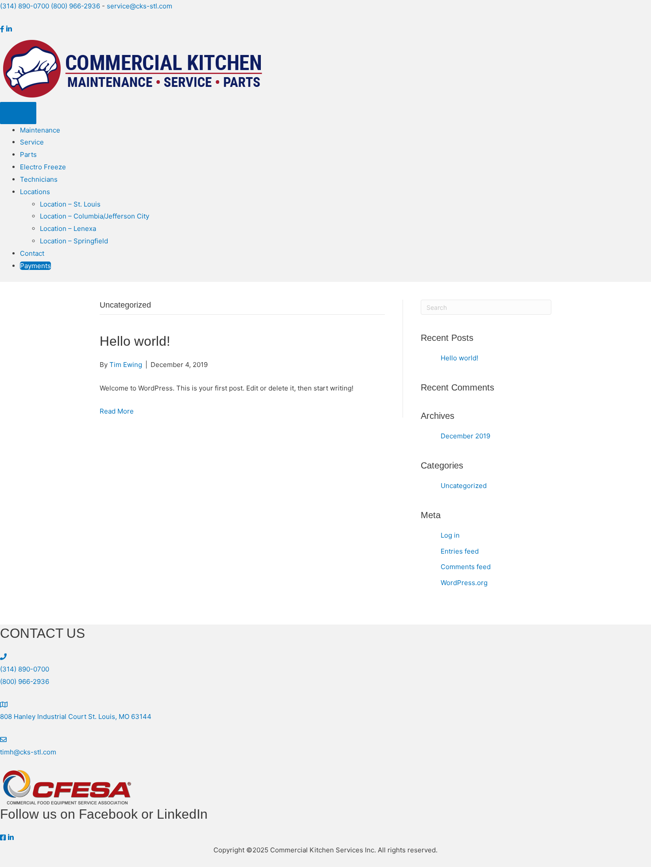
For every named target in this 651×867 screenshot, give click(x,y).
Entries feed (460, 551)
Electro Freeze (43, 167)
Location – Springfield (74, 241)
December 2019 (465, 436)
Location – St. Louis (70, 204)
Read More (117, 411)
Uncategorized (464, 485)
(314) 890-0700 (24, 6)
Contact (32, 253)
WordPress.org (464, 582)
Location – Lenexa (68, 228)
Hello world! (135, 341)
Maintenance (40, 130)
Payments (35, 266)
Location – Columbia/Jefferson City (94, 216)
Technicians (39, 179)
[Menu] (18, 113)
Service (32, 142)
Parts (28, 154)
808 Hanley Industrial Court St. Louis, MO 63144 (75, 716)
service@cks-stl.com (139, 6)
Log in (450, 535)
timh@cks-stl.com (28, 752)
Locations (35, 191)
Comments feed (466, 566)
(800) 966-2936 (75, 6)
